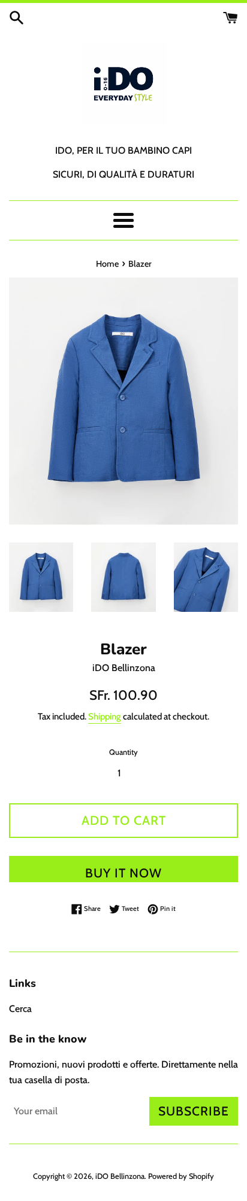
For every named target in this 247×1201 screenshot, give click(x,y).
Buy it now (123, 872)
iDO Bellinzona (119, 1176)
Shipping (104, 716)
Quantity (123, 752)
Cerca (20, 1008)
